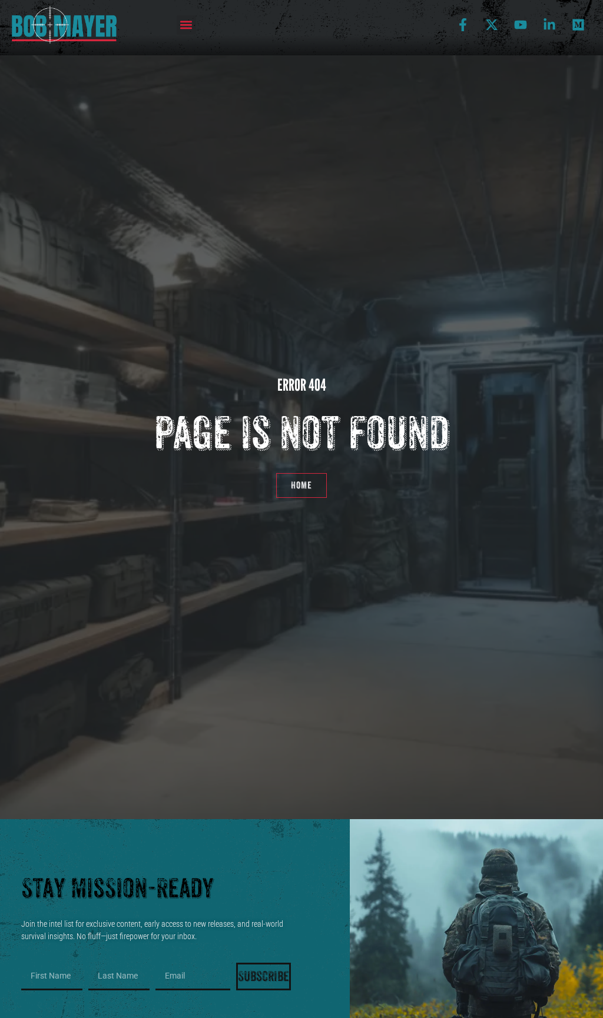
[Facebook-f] (463, 25)
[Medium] (578, 25)
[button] (186, 25)
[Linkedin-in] (549, 25)
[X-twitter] (492, 25)
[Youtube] (521, 25)
